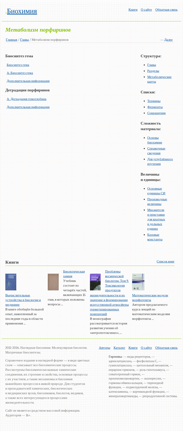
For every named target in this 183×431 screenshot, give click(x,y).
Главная (11, 40)
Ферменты (155, 107)
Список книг (166, 261)
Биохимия (22, 11)
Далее (168, 40)
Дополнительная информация (28, 81)
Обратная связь (166, 10)
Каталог (119, 348)
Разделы (153, 71)
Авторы (104, 348)
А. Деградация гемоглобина (26, 99)
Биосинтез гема (18, 65)
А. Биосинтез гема (20, 73)
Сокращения (156, 113)
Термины (153, 101)
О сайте (146, 10)
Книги (133, 10)
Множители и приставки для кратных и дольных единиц (156, 219)
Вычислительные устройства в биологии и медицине (23, 300)
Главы (24, 40)
